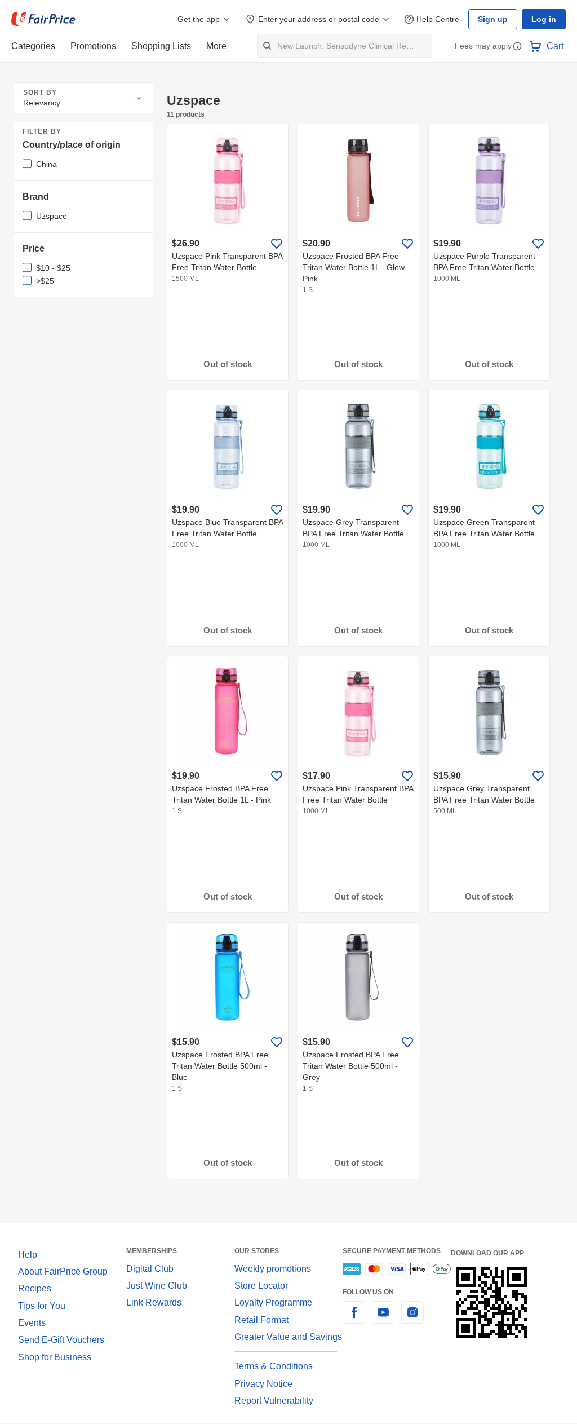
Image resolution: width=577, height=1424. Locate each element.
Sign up (496, 19)
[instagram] (412, 1319)
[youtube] (383, 1319)
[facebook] (354, 1319)
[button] (517, 47)
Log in (544, 19)
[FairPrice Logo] (43, 19)
